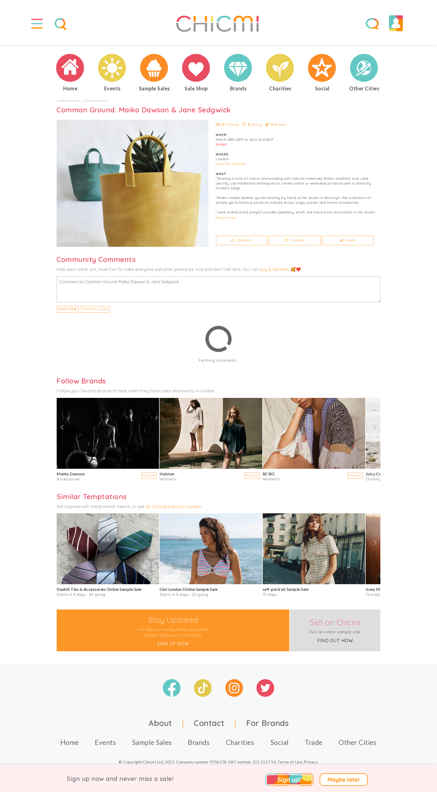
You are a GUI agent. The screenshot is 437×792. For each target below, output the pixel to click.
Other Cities (358, 742)
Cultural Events (94, 101)
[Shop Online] (196, 68)
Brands (199, 742)
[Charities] (280, 68)
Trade (314, 742)
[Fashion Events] (112, 68)
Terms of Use (289, 761)
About (160, 723)
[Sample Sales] (154, 68)
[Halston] (211, 433)
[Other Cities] (364, 68)
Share (350, 240)
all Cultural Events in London (174, 506)
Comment (244, 240)
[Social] (322, 68)
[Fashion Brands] (238, 68)
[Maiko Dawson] (108, 433)
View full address (231, 164)
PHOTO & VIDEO (95, 309)
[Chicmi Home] (70, 68)
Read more (226, 218)
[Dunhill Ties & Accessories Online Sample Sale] (108, 548)
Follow (149, 475)
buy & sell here (274, 269)
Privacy (311, 761)
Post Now (67, 309)
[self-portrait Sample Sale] (314, 548)
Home (69, 742)
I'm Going (297, 240)
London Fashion (68, 101)
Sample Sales (152, 742)
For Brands (267, 723)
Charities (240, 742)
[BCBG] (314, 433)
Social (279, 742)
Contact (209, 723)
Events (105, 742)
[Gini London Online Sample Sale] (211, 548)
